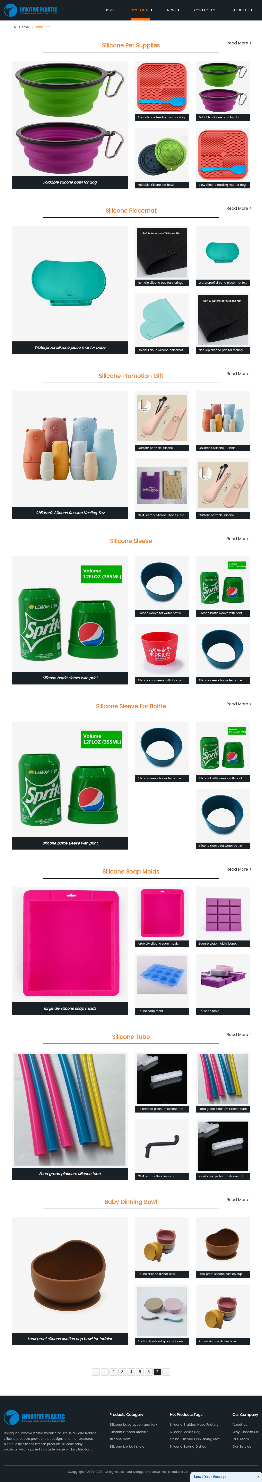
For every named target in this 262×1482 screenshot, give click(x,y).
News (171, 10)
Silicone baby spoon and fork (133, 1424)
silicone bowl (120, 1439)
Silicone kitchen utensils (129, 1432)
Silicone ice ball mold (127, 1446)
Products (140, 10)
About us (241, 10)
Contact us (204, 10)
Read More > (239, 43)
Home (109, 10)
